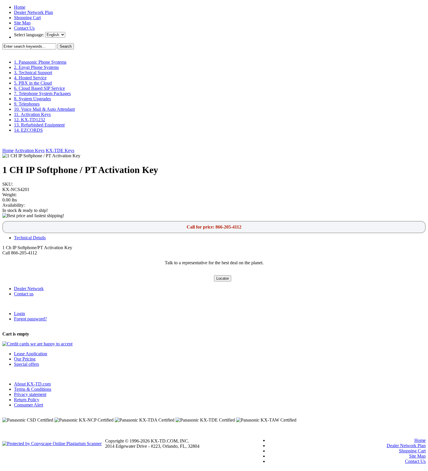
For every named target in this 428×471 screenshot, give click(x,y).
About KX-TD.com (32, 383)
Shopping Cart (27, 17)
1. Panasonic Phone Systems (40, 62)
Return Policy (26, 399)
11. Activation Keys (32, 114)
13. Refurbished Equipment (39, 124)
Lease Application (30, 353)
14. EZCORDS (28, 130)
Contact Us (24, 28)
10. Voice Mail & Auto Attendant (44, 109)
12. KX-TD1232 (29, 119)
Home (19, 7)
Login (19, 313)
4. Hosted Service (30, 77)
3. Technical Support (33, 72)
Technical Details (30, 237)
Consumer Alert (28, 404)
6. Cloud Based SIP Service (39, 88)
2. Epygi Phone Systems (36, 67)
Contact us (23, 293)
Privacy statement (30, 394)
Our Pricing (25, 358)
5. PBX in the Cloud (33, 83)
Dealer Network (29, 288)
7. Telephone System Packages (42, 93)
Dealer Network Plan (33, 12)
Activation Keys (30, 150)
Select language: (29, 34)
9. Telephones (27, 103)
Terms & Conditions (32, 389)
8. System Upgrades (32, 98)
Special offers (26, 364)
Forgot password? (30, 318)
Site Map (22, 22)
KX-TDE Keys (60, 150)
